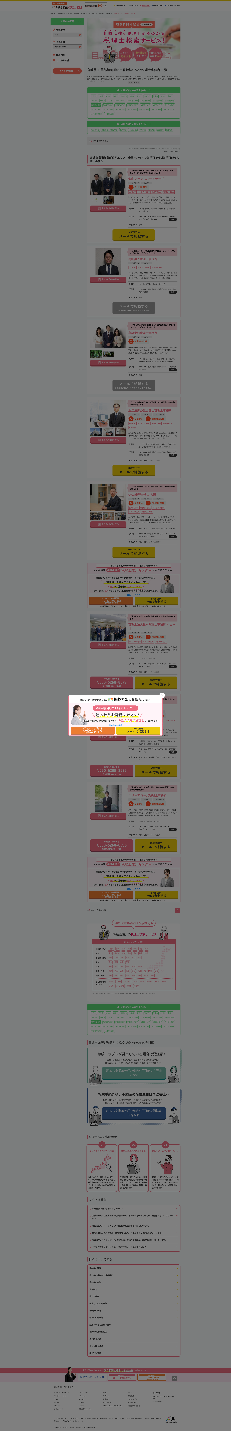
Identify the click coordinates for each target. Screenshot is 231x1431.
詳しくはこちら (115, 724)
